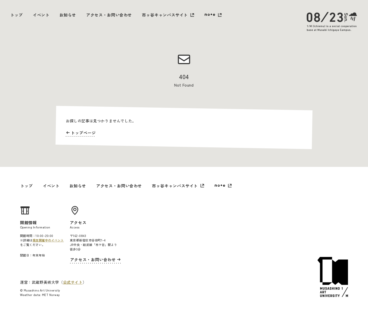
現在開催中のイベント (48, 240)
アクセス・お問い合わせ (109, 15)
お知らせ (67, 15)
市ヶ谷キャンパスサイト (165, 15)
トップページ (83, 133)
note (213, 15)
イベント (41, 15)
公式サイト (73, 282)
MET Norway (51, 294)
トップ (16, 15)
